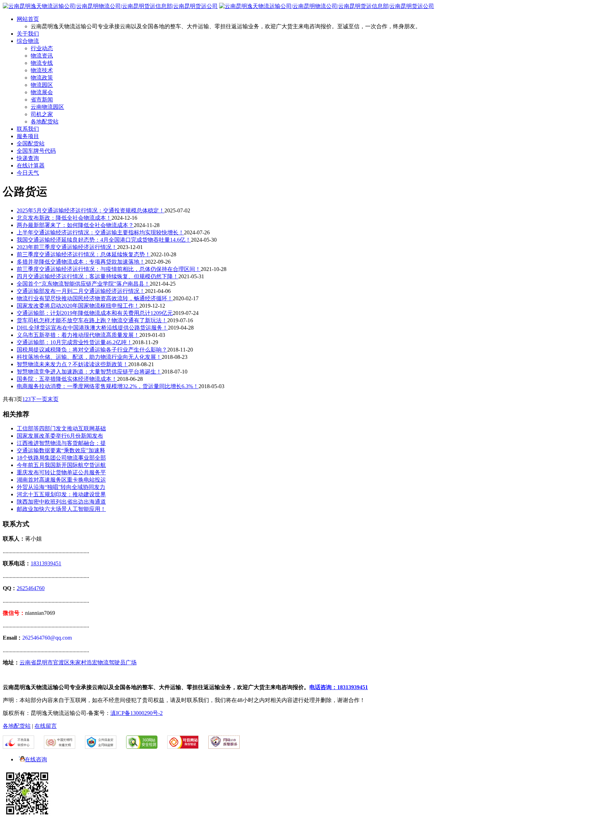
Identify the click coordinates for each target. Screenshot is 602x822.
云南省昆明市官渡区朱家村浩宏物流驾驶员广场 (78, 662)
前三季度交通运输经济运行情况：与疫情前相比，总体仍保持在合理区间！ (109, 269)
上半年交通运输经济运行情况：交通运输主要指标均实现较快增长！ (100, 232)
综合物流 (28, 41)
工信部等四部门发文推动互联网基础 (61, 428)
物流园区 (42, 85)
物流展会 (42, 92)
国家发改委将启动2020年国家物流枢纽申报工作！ (78, 306)
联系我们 (28, 129)
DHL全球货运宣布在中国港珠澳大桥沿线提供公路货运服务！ (92, 328)
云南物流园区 (47, 107)
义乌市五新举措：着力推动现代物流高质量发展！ (78, 335)
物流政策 (42, 78)
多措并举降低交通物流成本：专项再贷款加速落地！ (81, 262)
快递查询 (28, 158)
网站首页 (28, 19)
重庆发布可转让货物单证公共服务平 (61, 472)
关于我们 (28, 34)
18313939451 (46, 563)
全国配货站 (31, 143)
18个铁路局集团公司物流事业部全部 (61, 458)
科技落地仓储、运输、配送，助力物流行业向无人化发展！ (89, 357)
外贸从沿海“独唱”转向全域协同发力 (61, 487)
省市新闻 (42, 100)
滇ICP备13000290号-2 (136, 713)
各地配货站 (45, 122)
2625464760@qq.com (47, 638)
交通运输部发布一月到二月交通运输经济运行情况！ (81, 291)
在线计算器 (31, 165)
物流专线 (42, 63)
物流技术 (42, 70)
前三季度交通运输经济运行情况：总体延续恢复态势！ (83, 254)
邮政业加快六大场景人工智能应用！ (61, 509)
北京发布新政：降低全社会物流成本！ (64, 218)
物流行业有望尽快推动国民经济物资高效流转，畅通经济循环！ (95, 298)
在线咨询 (36, 759)
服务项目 (28, 136)
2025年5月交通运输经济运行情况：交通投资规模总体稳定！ (90, 210)
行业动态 (42, 48)
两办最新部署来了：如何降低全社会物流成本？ (75, 225)
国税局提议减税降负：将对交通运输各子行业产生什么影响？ (92, 350)
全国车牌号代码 (36, 151)
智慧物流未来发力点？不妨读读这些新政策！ (72, 364)
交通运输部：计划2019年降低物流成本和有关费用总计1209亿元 (95, 313)
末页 (53, 399)
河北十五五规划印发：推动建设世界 (61, 494)
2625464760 (31, 588)
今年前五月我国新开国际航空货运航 (61, 465)
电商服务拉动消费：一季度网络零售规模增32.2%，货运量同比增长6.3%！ (108, 386)
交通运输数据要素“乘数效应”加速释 (61, 450)
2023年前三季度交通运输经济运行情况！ (67, 247)
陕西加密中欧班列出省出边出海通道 (61, 502)
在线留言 (45, 726)
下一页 (39, 399)
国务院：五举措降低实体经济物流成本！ (67, 379)
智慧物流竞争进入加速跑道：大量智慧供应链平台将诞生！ (89, 372)
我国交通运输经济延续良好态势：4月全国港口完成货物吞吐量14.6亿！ (104, 240)
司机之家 (42, 114)
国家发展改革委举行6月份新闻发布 (60, 436)
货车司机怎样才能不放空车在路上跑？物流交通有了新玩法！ (92, 320)
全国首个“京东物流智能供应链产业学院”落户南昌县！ (83, 284)
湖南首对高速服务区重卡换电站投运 (61, 480)
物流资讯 (42, 56)
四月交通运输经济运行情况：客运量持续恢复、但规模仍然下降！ (97, 276)
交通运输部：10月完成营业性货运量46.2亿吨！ (74, 342)
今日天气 (28, 173)
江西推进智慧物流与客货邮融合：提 (61, 443)
